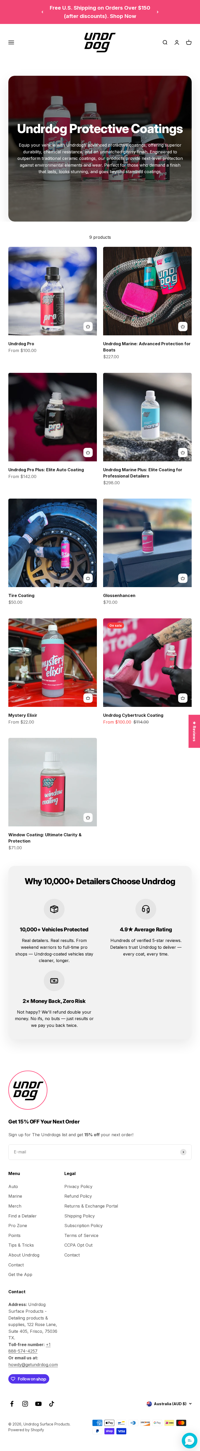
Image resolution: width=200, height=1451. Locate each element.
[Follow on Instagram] (25, 1403)
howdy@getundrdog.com (33, 1364)
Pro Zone (17, 1225)
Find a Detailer (22, 1215)
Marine (15, 1196)
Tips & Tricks (21, 1245)
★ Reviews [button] (194, 731)
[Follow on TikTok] (51, 1403)
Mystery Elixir (22, 715)
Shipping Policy (79, 1215)
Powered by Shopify (26, 1430)
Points (14, 1235)
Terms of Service (81, 1235)
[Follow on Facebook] (11, 1403)
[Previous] (42, 12)
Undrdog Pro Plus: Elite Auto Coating (46, 469)
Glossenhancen (119, 595)
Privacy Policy (78, 1186)
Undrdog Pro (21, 343)
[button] (189, 1440)
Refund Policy (78, 1196)
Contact (16, 1264)
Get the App (20, 1274)
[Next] (158, 12)
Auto (13, 1186)
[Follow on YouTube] (38, 1403)
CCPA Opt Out (78, 1245)
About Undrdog (23, 1255)
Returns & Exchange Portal (91, 1206)
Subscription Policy (83, 1225)
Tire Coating (21, 595)
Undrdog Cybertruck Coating (133, 715)
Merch (14, 1206)
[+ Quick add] (88, 326)
